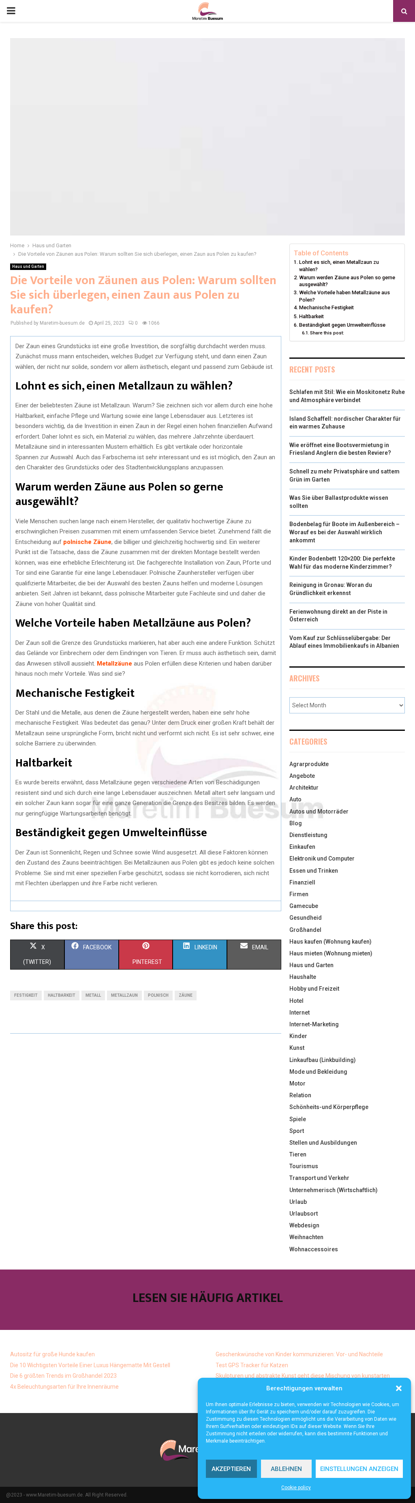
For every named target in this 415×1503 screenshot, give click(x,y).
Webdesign (304, 1225)
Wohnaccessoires (313, 1249)
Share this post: (327, 333)
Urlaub (298, 1202)
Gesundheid (305, 917)
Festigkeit (26, 995)
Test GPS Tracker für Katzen (252, 1365)
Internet (299, 1012)
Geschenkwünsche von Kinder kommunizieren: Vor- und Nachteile (299, 1354)
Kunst (296, 1048)
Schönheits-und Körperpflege (328, 1107)
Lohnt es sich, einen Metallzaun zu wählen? (339, 265)
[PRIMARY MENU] (11, 11)
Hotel (296, 1001)
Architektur (304, 787)
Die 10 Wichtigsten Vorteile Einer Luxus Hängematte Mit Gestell (90, 1365)
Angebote (302, 776)
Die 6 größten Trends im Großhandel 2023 (63, 1375)
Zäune (186, 995)
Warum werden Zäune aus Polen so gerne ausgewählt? (347, 281)
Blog (295, 823)
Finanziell (302, 882)
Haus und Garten (28, 266)
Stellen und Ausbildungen (323, 1142)
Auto (295, 799)
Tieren (297, 1154)
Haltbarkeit (61, 995)
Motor (297, 1083)
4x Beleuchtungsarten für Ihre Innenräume (64, 1386)
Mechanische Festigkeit (326, 307)
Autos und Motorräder (319, 811)
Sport (296, 1131)
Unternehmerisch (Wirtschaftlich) (333, 1190)
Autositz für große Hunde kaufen (52, 1354)
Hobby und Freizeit (314, 988)
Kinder (298, 1036)
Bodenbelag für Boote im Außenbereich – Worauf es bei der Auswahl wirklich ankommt (344, 532)
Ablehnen (286, 1469)
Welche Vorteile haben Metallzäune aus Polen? (344, 296)
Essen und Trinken (313, 870)
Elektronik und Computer (322, 858)
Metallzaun (124, 995)
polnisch (158, 995)
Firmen (298, 894)
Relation (300, 1095)
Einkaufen (302, 847)
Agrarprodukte (309, 764)
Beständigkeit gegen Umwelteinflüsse (342, 325)
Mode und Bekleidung (318, 1071)
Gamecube (303, 906)
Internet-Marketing (314, 1024)
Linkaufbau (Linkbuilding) (322, 1060)
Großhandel (305, 930)
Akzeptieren (231, 1469)
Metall (93, 995)
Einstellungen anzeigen (359, 1469)
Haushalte (302, 977)
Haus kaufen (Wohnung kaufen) (330, 941)
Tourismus (303, 1166)
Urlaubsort (303, 1213)
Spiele (297, 1119)
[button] (399, 1388)
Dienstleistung (308, 835)
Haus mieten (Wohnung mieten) (330, 953)
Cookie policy (296, 1487)
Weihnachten (306, 1237)
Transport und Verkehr (319, 1178)
